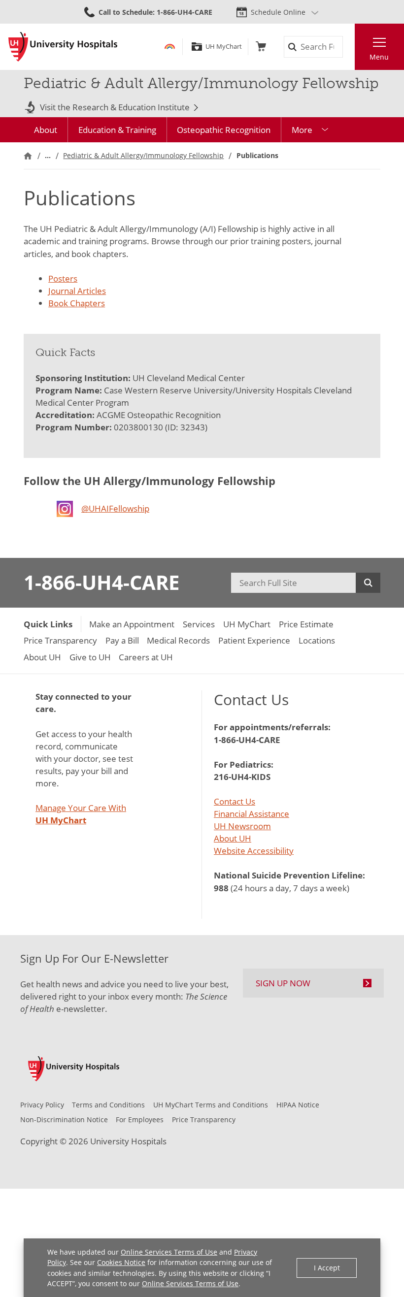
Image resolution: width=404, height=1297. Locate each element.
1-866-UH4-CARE (101, 582)
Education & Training (117, 129)
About (45, 129)
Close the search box (348, 47)
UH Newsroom (242, 826)
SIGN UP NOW (283, 983)
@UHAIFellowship (115, 508)
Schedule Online (278, 12)
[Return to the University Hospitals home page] (62, 47)
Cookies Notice (121, 1262)
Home (28, 155)
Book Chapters (76, 303)
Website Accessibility (254, 850)
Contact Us (234, 801)
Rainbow (170, 46)
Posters (62, 278)
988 (221, 888)
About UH (232, 838)
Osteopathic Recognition (223, 129)
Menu (379, 57)
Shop (261, 46)
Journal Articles (77, 290)
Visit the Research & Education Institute (115, 107)
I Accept (327, 1267)
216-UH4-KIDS (242, 776)
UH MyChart (223, 46)
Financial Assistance (251, 813)
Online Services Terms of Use (169, 1252)
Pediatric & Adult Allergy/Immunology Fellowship (143, 155)
